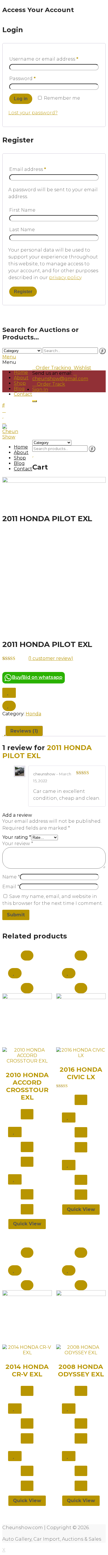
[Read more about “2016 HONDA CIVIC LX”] (81, 956)
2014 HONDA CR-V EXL (27, 1370)
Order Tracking (53, 367)
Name (11, 877)
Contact (23, 394)
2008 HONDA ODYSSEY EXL (81, 1370)
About (21, 377)
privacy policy (65, 277)
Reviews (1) (24, 731)
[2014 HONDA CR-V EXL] (27, 1322)
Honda (33, 713)
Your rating (16, 837)
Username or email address (43, 59)
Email (10, 886)
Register (23, 291)
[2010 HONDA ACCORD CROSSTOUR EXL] (27, 1028)
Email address (27, 169)
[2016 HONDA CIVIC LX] (81, 1025)
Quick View (27, 1223)
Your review (17, 843)
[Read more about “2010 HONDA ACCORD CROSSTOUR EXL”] (27, 956)
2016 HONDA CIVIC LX (81, 1073)
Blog (19, 388)
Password (22, 78)
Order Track (50, 384)
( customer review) (50, 658)
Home (21, 372)
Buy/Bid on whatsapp (37, 677)
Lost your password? (33, 112)
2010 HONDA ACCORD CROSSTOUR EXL (27, 1086)
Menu (9, 357)
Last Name (22, 229)
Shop (20, 383)
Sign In (40, 389)
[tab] (24, 731)
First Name (22, 210)
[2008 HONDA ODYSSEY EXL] (81, 1322)
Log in (21, 98)
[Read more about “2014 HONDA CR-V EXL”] (27, 1252)
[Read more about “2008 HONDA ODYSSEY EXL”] (81, 1252)
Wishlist (82, 367)
